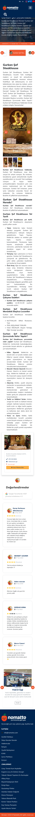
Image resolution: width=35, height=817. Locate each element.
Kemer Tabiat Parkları (9, 802)
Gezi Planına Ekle (18, 467)
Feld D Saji (17, 687)
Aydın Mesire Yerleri (8, 808)
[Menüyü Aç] (30, 7)
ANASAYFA (5, 43)
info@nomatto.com (11, 733)
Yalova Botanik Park (8, 798)
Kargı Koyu (5, 785)
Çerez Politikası (6, 757)
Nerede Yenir (15, 43)
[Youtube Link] (33, 1)
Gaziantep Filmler (7, 788)
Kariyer (4, 760)
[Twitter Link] (29, 1)
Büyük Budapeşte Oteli (9, 782)
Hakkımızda (5, 743)
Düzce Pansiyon (7, 795)
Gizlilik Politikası (7, 737)
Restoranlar (24, 43)
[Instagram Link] (26, 1)
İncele (17, 703)
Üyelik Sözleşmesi (7, 750)
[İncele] (17, 678)
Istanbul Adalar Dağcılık (10, 792)
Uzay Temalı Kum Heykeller (11, 768)
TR (20, 1)
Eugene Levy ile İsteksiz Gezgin (12, 772)
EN (23, 1)
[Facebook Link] (31, 1)
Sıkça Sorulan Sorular (9, 740)
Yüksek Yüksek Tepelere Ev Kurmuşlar (14, 775)
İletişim (4, 747)
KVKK (3, 753)
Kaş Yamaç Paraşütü (9, 805)
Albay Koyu (5, 778)
